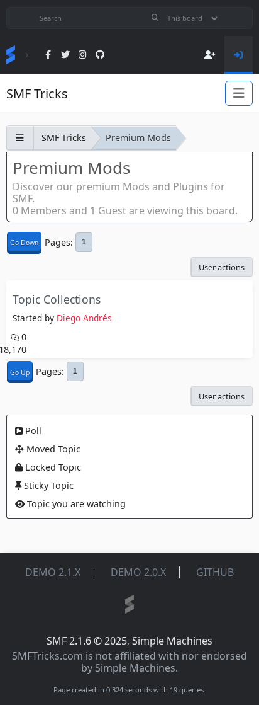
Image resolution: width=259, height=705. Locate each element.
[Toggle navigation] (239, 93)
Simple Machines (172, 641)
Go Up (20, 372)
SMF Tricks (37, 93)
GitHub (215, 572)
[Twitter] (66, 55)
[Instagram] (83, 55)
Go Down (24, 242)
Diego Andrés (84, 318)
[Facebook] (48, 55)
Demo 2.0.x (138, 572)
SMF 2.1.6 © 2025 (87, 641)
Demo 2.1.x (52, 572)
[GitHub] (99, 55)
